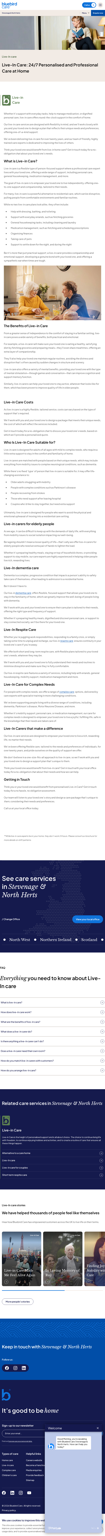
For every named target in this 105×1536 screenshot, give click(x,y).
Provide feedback (35, 1475)
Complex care (9, 1470)
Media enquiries (34, 1470)
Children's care (9, 1475)
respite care (66, 640)
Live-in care (8, 1465)
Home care (7, 1460)
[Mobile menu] (100, 5)
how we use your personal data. (20, 1441)
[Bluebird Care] (9, 7)
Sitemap (30, 1480)
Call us (87, 5)
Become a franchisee (36, 1465)
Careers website (34, 1460)
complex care (66, 691)
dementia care (23, 592)
